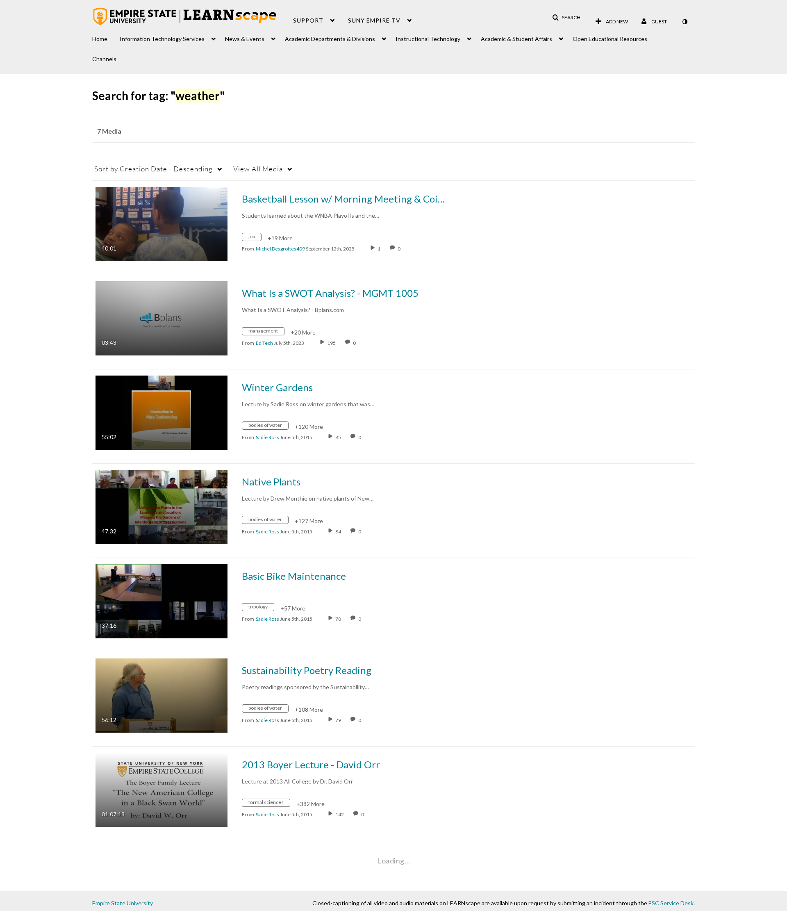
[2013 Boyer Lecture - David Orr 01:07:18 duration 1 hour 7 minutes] (161, 789)
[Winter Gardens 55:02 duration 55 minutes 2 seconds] (161, 411)
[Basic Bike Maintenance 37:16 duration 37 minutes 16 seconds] (161, 600)
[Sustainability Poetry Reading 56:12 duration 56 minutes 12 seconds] (161, 694)
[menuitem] (106, 37)
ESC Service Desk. (671, 903)
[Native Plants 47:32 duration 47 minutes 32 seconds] (161, 506)
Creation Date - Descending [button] (153, 168)
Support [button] (308, 20)
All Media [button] (258, 168)
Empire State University (122, 903)
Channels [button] (104, 58)
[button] (566, 17)
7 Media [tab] (109, 131)
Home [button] (99, 38)
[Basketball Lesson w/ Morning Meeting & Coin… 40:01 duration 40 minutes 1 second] (161, 223)
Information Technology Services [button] (162, 38)
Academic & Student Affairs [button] (516, 38)
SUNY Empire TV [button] (374, 20)
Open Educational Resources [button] (610, 38)
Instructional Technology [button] (428, 38)
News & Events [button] (244, 38)
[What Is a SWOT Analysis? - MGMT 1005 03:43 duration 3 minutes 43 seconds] (161, 317)
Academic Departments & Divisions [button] (330, 38)
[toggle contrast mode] (684, 21)
